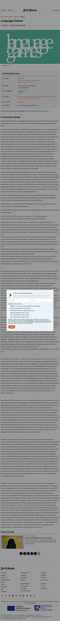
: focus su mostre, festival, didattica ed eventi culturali (25, 306)
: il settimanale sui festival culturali (19, 317)
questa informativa (39, 322)
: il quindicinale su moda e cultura (19, 312)
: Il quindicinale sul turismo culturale (19, 314)
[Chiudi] (51, 292)
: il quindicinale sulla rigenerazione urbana (22, 310)
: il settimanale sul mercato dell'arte (20, 308)
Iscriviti (12, 326)
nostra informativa (29, 320)
